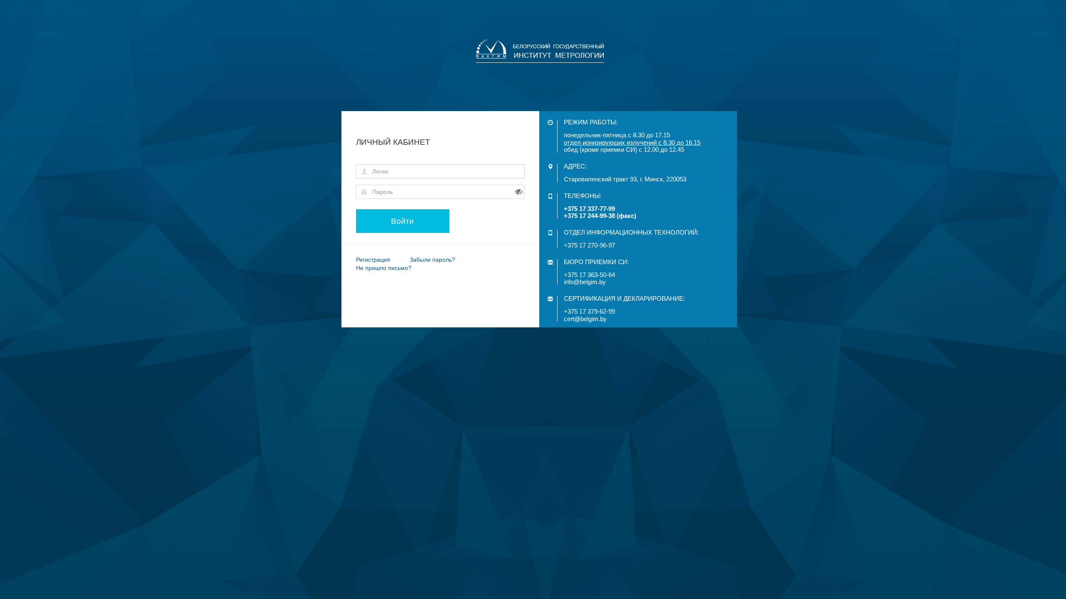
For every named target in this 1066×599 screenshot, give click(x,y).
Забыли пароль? (432, 259)
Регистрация (373, 259)
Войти (402, 221)
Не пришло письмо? (383, 268)
